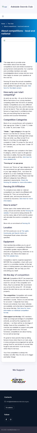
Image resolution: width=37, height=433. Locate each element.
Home (3, 23)
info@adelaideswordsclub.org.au (18, 401)
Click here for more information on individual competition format (17, 310)
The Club (10, 23)
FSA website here (12, 256)
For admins (9, 407)
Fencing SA (26, 223)
